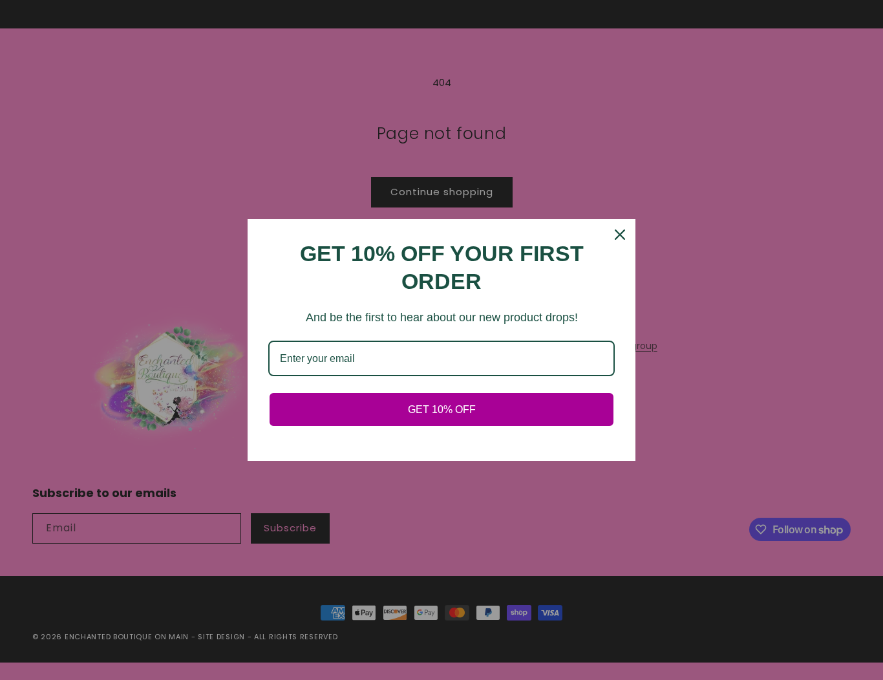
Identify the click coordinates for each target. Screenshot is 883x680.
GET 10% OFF (442, 409)
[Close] (619, 234)
